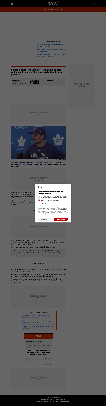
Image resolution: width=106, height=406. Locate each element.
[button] (53, 203)
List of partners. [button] (63, 209)
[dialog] (53, 203)
